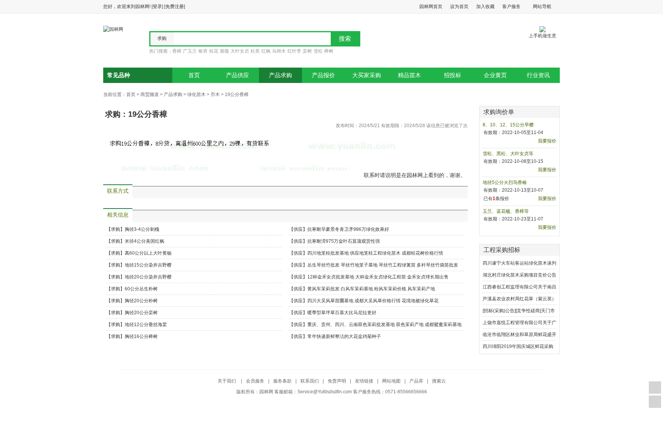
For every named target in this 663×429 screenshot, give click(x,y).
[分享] (655, 402)
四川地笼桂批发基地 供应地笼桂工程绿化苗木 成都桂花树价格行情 (375, 253)
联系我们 (309, 381)
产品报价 (323, 75)
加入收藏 (485, 6)
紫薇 (224, 51)
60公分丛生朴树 (141, 289)
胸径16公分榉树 (141, 336)
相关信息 (118, 215)
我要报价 (547, 141)
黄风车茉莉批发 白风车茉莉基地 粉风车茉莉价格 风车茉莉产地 (371, 289)
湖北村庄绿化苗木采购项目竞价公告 (519, 275)
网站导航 (542, 6)
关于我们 (227, 381)
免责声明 (337, 381)
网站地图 (391, 381)
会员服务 (255, 381)
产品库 (416, 381)
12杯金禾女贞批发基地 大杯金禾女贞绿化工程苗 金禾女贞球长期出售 (378, 277)
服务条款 (282, 381)
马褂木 (279, 51)
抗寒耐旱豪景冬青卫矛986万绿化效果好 (348, 229)
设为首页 (459, 6)
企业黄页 (495, 75)
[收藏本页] (655, 387)
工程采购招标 (501, 250)
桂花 (213, 51)
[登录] (157, 6)
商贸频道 (149, 94)
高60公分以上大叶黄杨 (148, 253)
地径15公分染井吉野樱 (148, 265)
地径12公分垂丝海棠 (146, 324)
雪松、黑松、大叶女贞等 (508, 153)
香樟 (176, 51)
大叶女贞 (240, 51)
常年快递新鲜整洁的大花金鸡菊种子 (344, 336)
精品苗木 (409, 75)
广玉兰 (190, 51)
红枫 (265, 51)
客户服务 (511, 6)
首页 (194, 75)
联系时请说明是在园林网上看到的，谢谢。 (415, 175)
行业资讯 (538, 75)
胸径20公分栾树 (141, 312)
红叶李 (294, 51)
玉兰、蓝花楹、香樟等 (506, 211)
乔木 (215, 94)
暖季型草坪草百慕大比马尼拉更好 (341, 312)
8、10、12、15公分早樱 (508, 125)
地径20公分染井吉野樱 (148, 277)
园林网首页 (430, 6)
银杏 (203, 51)
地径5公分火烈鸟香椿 (505, 182)
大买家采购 (366, 75)
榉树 (328, 51)
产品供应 (237, 75)
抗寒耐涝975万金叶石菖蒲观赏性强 (343, 241)
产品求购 (280, 75)
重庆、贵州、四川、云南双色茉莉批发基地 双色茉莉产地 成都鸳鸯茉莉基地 (384, 324)
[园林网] (113, 28)
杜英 (255, 51)
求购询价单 (498, 112)
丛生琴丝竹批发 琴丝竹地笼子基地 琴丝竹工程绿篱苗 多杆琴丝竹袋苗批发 (382, 265)
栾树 (307, 51)
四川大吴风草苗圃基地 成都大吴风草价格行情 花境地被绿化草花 (373, 300)
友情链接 (364, 381)
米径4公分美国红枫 (144, 241)
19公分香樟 (237, 94)
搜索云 (439, 381)
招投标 (452, 75)
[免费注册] (174, 6)
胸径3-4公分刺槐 (142, 229)
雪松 (318, 51)
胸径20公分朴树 (141, 300)
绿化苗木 (196, 94)
